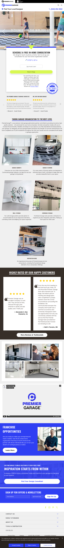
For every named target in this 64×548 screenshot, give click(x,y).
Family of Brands (12, 518)
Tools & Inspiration (14, 526)
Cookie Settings (48, 545)
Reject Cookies (32, 545)
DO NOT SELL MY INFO (34, 535)
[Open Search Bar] (58, 5)
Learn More (10, 450)
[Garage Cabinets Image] (17, 150)
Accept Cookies (16, 545)
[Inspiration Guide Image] (32, 241)
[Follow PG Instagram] (49, 507)
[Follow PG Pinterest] (53, 507)
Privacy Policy (34, 86)
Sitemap (22, 535)
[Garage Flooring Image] (47, 150)
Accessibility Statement (50, 535)
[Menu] (61, 5)
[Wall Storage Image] (17, 195)
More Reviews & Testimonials (32, 335)
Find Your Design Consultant (32, 481)
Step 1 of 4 (32, 60)
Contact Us (10, 514)
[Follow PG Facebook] (45, 507)
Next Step (31, 72)
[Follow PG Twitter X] (56, 507)
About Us (9, 522)
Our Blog (9, 530)
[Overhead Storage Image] (47, 195)
